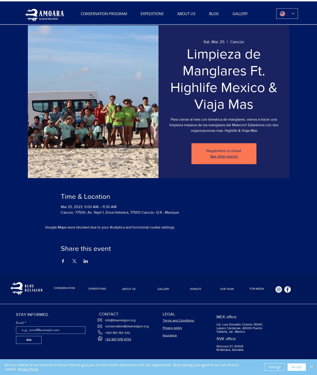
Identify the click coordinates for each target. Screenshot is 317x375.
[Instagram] (278, 289)
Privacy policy (172, 328)
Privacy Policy (28, 369)
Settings (274, 367)
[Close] (311, 367)
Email (20, 322)
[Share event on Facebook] (63, 261)
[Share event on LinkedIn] (86, 261)
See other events (224, 156)
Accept (296, 367)
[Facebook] (287, 289)
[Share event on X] (74, 261)
